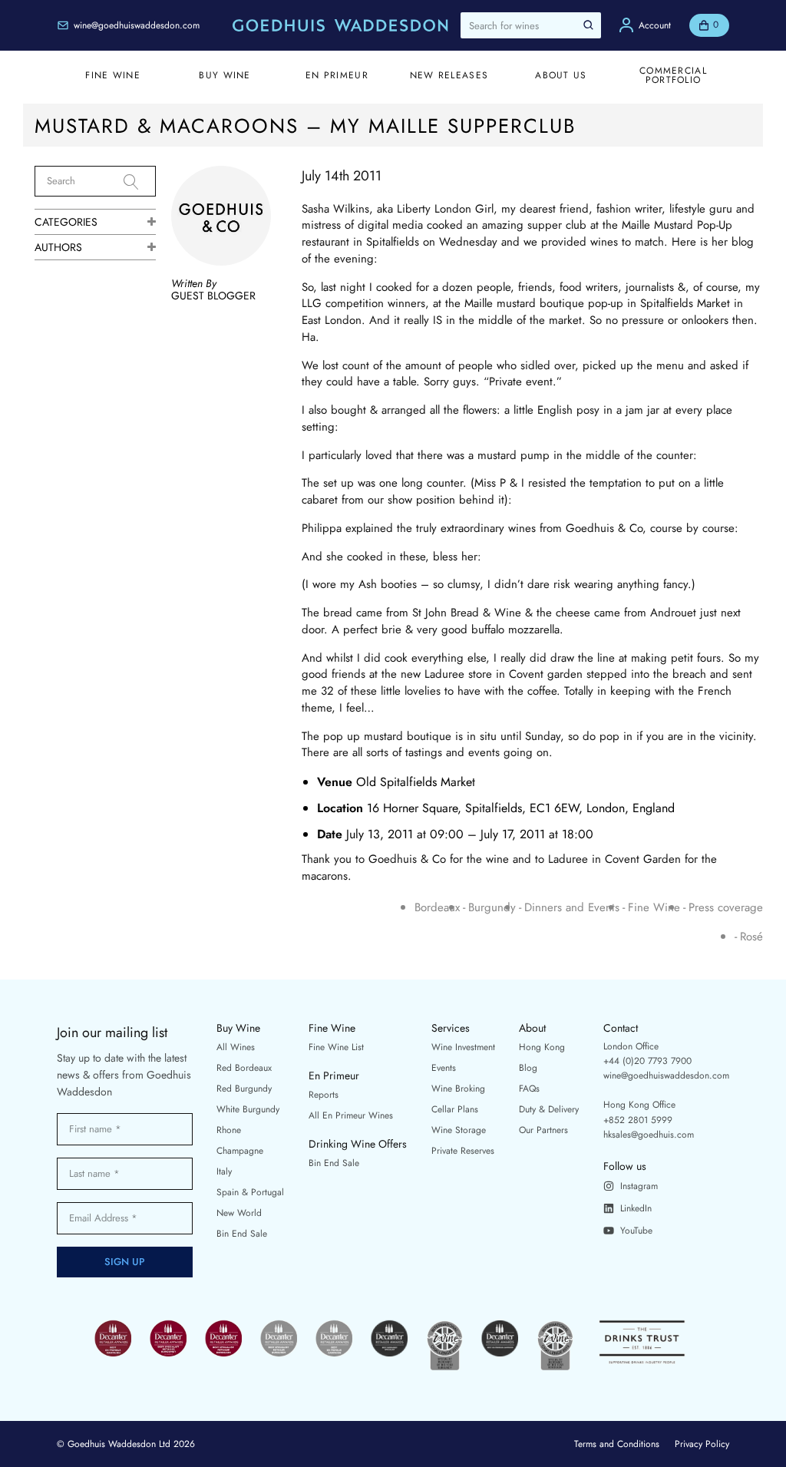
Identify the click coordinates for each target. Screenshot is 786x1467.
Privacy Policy (702, 1444)
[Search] (140, 182)
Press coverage (726, 907)
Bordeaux (437, 907)
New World (239, 1213)
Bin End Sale (241, 1233)
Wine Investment (463, 1047)
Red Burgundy (244, 1088)
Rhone (228, 1130)
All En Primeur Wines (351, 1115)
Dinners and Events (571, 907)
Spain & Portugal (250, 1192)
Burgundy (492, 907)
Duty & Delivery (549, 1109)
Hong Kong (542, 1047)
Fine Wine (654, 907)
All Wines (235, 1047)
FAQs (529, 1088)
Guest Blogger (213, 295)
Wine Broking (458, 1088)
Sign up (124, 1261)
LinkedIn (636, 1208)
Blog (528, 1067)
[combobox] (531, 25)
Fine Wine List (336, 1047)
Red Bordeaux (244, 1067)
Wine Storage (458, 1130)
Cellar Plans (454, 1109)
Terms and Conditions (616, 1444)
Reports (324, 1094)
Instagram (639, 1186)
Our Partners (543, 1130)
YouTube (636, 1230)
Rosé (751, 937)
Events (443, 1067)
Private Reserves (462, 1150)
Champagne (239, 1150)
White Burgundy (247, 1109)
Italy (224, 1171)
